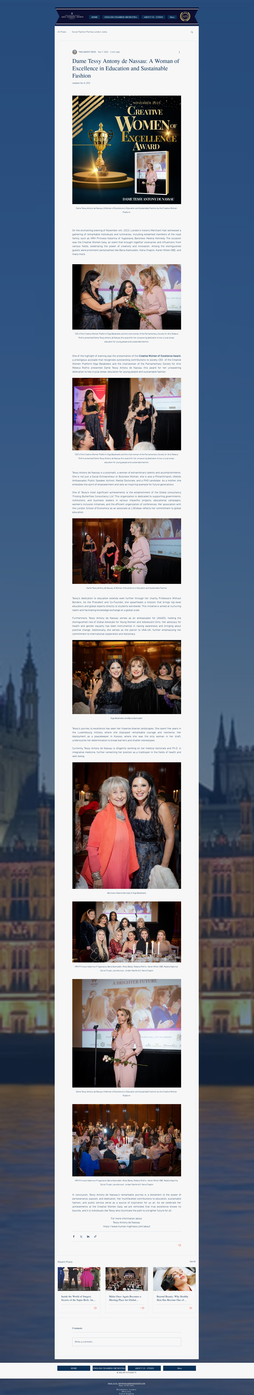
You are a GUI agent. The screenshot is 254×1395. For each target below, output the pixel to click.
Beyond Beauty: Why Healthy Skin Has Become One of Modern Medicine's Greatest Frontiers (172, 1298)
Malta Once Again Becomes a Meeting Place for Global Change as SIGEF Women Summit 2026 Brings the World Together (126, 1298)
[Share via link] (95, 1236)
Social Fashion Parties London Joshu (89, 32)
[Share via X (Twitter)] (81, 1236)
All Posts (62, 32)
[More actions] (179, 52)
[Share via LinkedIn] (88, 1236)
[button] (192, 32)
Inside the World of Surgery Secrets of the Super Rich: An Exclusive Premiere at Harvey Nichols (77, 1298)
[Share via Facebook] (73, 1236)
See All (193, 1261)
